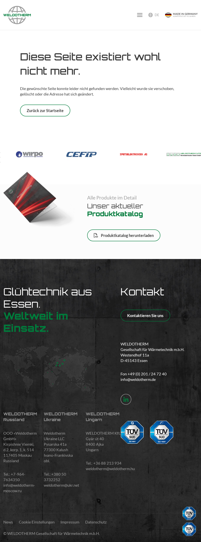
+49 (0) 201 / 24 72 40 (147, 373)
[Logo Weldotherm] (17, 15)
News (8, 522)
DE (157, 15)
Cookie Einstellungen (37, 522)
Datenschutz (96, 522)
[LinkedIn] (126, 399)
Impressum (69, 522)
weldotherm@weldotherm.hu (110, 468)
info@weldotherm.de (138, 379)
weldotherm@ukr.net (61, 485)
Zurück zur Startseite (45, 110)
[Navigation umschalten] (139, 15)
